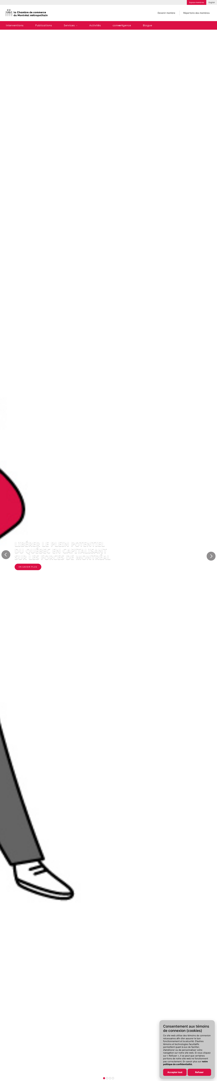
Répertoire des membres (196, 13)
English (212, 2)
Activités (95, 25)
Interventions (14, 25)
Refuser (199, 1072)
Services (69, 25)
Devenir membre (166, 13)
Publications (43, 25)
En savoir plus (28, 567)
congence (122, 25)
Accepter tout (174, 1072)
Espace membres (196, 2)
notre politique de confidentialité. (185, 1063)
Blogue (147, 25)
